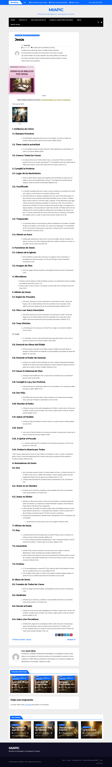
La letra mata (89, 730)
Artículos (62, 724)
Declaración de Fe (38, 20)
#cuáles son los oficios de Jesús (31, 50)
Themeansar (38, 761)
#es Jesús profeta (52, 55)
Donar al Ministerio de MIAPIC (61, 20)
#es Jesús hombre (27, 55)
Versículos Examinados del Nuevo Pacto (19, 679)
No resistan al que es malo (19, 728)
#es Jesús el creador (56, 53)
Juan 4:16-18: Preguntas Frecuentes (41, 684)
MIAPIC (56, 9)
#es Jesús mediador (40, 55)
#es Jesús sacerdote (27, 58)
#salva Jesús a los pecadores (30, 61)
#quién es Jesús (61, 58)
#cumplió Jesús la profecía (50, 50)
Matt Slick (27, 45)
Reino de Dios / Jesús (22, 639)
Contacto (23, 20)
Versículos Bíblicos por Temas (31, 35)
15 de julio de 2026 (43, 733)
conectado (27, 704)
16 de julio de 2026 (19, 733)
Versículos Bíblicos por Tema (51, 100)
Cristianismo (18, 35)
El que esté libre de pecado (43, 728)
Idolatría (70, 639)
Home (13, 20)
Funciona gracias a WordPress (17, 761)
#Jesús (37, 58)
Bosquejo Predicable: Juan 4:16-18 (67, 684)
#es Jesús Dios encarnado (29, 53)
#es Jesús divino (44, 53)
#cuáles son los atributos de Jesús (44, 47)
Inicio (79, 20)
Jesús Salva (15, 24)
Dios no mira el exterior (66, 728)
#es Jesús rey (62, 55)
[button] (98, 22)
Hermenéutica (15, 724)
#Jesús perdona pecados (48, 58)
